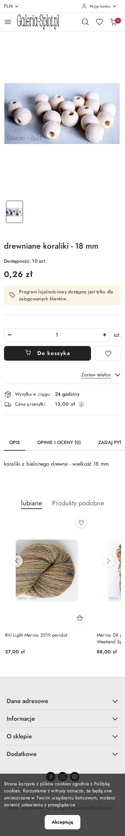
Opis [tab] (14, 442)
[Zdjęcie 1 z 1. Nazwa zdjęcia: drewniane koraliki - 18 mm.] (14, 212)
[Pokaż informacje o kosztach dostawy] (81, 404)
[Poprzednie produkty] (17, 561)
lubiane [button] (31, 503)
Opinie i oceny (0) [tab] (59, 442)
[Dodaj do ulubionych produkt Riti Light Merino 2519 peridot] (80, 523)
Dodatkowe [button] (22, 754)
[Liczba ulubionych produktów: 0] (99, 21)
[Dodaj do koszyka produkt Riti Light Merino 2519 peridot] (79, 618)
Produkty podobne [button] (78, 503)
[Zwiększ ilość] (104, 335)
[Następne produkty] (108, 561)
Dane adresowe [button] (27, 701)
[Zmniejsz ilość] (9, 335)
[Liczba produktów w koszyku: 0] (113, 21)
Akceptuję (62, 822)
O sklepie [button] (19, 736)
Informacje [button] (21, 718)
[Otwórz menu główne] (8, 22)
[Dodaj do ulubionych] (108, 353)
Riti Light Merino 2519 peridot (35, 635)
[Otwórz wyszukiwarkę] (85, 21)
